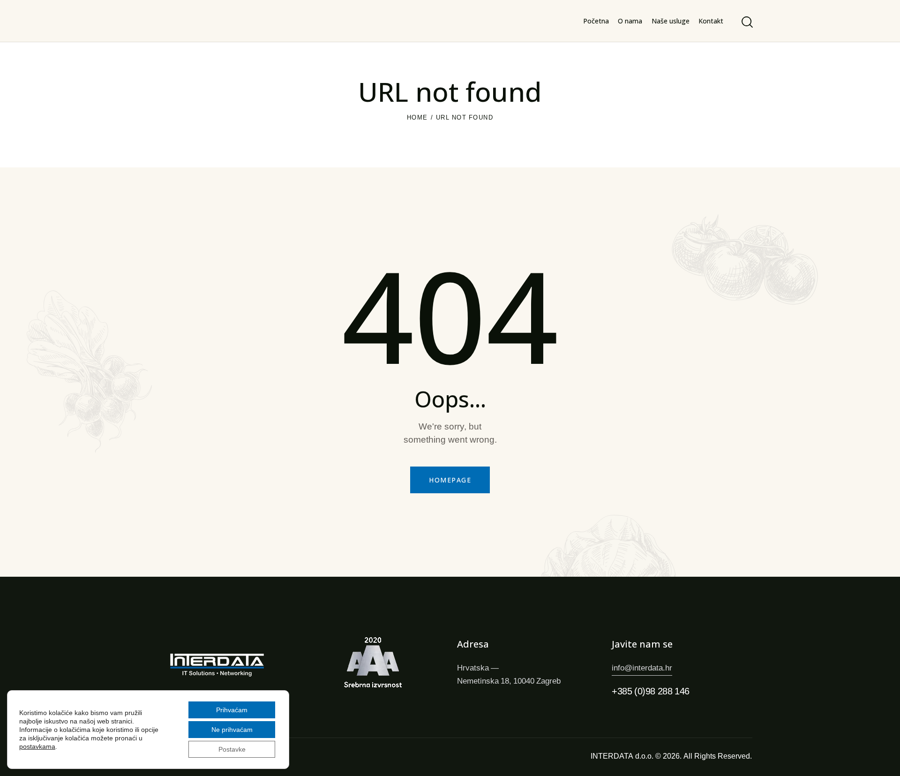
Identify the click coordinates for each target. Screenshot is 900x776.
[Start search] (746, 22)
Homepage (450, 479)
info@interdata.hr (642, 667)
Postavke (232, 749)
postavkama (37, 746)
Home (417, 117)
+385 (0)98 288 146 (651, 691)
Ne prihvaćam (232, 729)
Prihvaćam (232, 709)
